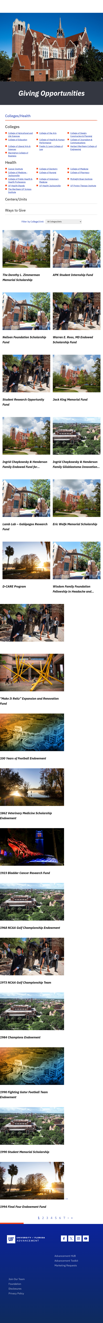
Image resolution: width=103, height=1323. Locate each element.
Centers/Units (16, 199)
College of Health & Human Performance (52, 141)
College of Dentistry (48, 169)
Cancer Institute (15, 169)
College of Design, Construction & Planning (81, 134)
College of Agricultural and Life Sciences (20, 134)
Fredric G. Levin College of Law (51, 148)
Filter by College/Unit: (32, 221)
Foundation (15, 1284)
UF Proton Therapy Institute (83, 185)
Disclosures (15, 1288)
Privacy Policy (16, 1293)
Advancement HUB (65, 1256)
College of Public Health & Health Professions (20, 180)
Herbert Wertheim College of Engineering (83, 148)
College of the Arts (48, 133)
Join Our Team (17, 1279)
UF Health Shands (16, 185)
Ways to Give (15, 210)
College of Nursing (47, 172)
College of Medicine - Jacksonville (17, 174)
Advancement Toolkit (66, 1260)
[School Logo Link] (28, 1239)
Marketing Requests (66, 1265)
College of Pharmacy (79, 172)
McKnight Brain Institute (81, 179)
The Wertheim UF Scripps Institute (19, 190)
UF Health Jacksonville (50, 185)
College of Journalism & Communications (81, 141)
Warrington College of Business (18, 154)
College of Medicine (79, 169)
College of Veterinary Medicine (49, 180)
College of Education (17, 139)
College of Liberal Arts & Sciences (19, 148)
